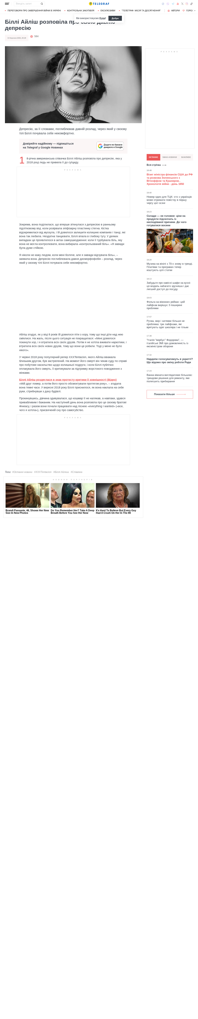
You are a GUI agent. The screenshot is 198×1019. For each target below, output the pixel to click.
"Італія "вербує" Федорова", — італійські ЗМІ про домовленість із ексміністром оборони (167, 343)
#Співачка (76, 472)
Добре (115, 18)
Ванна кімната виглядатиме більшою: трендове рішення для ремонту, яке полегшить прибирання (169, 378)
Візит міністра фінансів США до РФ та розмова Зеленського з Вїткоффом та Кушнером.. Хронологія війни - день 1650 (170, 179)
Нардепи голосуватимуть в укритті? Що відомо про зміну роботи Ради (170, 361)
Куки (102, 18)
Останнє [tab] (153, 157)
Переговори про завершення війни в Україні (34, 10)
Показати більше (164, 394)
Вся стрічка (154, 165)
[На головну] (99, 3)
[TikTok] (191, 3)
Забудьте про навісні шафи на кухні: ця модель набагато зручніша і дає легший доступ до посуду (169, 286)
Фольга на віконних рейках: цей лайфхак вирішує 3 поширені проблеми (166, 305)
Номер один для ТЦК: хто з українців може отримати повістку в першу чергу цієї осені (169, 200)
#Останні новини (22, 472)
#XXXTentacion (43, 472)
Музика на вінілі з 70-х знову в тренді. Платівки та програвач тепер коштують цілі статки (170, 267)
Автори (175, 10)
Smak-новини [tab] (169, 157)
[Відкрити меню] (7, 3)
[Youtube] (177, 3)
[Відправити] (42, 3)
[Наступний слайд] (195, 11)
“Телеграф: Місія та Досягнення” (141, 10)
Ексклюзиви (108, 10)
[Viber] (167, 4)
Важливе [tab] (186, 157)
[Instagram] (187, 3)
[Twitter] (182, 4)
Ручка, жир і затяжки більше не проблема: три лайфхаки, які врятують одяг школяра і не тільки (167, 324)
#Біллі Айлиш (61, 472)
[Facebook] (163, 3)
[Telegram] (172, 3)
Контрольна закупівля (80, 10)
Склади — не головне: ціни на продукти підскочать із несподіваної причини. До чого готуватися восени (166, 220)
